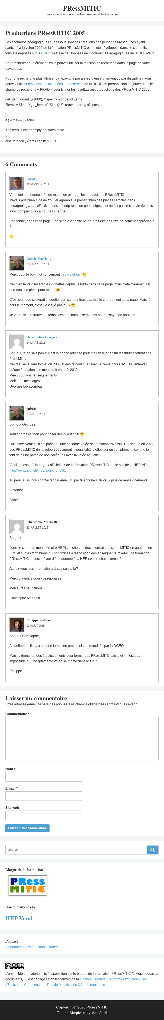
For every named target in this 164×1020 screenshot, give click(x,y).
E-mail (11, 788)
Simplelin (77, 1013)
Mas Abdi (99, 1013)
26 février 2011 (37, 184)
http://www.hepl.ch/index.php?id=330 (37, 470)
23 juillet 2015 (37, 527)
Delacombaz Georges (41, 336)
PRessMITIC (82, 8)
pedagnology (71, 274)
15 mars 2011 (35, 414)
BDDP (46, 53)
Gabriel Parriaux (38, 258)
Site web (12, 807)
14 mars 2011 (35, 342)
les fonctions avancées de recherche (55, 84)
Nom (10, 769)
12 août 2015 (35, 625)
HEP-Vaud (19, 918)
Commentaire (17, 714)
